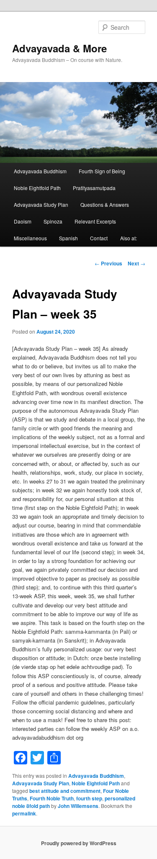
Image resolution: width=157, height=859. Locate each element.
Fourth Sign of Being (102, 171)
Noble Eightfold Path (37, 187)
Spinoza (53, 221)
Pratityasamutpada (94, 187)
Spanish (68, 238)
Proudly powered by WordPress (78, 843)
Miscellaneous (30, 238)
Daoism (22, 221)
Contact (99, 238)
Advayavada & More (59, 48)
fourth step (89, 798)
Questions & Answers (104, 204)
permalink (24, 813)
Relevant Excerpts (95, 221)
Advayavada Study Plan (41, 204)
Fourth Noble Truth (52, 798)
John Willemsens (78, 806)
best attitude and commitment (64, 791)
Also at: (128, 238)
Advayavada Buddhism (40, 171)
